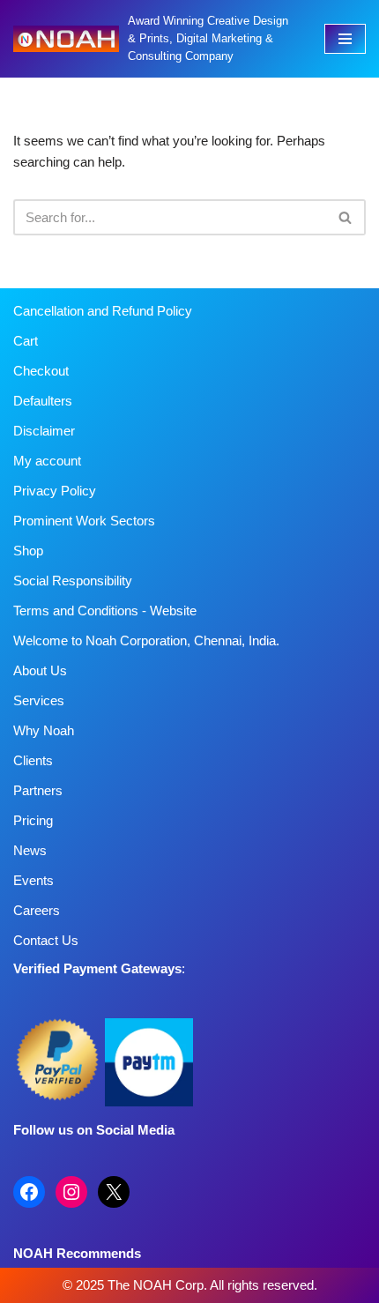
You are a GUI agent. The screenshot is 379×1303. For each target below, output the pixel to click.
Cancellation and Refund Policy (102, 310)
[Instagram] (71, 1192)
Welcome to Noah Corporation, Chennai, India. (146, 640)
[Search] (346, 217)
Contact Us (45, 940)
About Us (40, 670)
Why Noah (43, 730)
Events (33, 880)
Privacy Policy (54, 490)
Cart (25, 340)
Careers (36, 910)
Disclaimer (44, 430)
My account (47, 460)
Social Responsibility (72, 580)
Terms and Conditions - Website (105, 610)
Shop (28, 550)
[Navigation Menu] (345, 39)
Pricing (33, 820)
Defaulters (42, 400)
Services (38, 700)
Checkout (41, 370)
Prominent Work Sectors (84, 520)
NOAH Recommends (77, 1253)
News (30, 850)
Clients (33, 760)
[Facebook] (29, 1192)
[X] (114, 1192)
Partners (38, 790)
